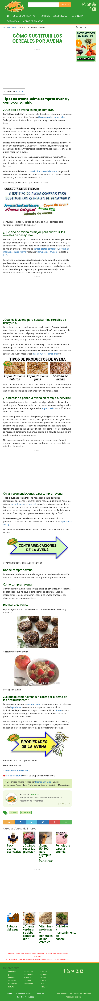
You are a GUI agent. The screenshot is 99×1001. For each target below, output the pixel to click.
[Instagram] (77, 971)
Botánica (12, 21)
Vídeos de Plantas (33, 21)
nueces (43, 353)
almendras (53, 353)
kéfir (52, 408)
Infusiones (28, 971)
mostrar (19, 91)
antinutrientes (34, 704)
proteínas (64, 248)
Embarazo (28, 983)
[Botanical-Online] (14, 6)
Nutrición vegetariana (53, 15)
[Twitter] (73, 971)
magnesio (8, 251)
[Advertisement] (37, 68)
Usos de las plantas (24, 15)
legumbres (15, 707)
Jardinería (77, 15)
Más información (13, 775)
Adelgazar (12, 980)
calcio (16, 251)
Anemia (27, 980)
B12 (5, 255)
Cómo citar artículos (44, 983)
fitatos (59, 710)
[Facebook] (64, 971)
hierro (23, 251)
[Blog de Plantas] (81, 971)
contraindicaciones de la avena (42, 171)
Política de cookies (73, 997)
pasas (36, 353)
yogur (45, 408)
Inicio (5, 27)
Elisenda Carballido (43, 782)
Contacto (44, 971)
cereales (14, 812)
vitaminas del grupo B (46, 251)
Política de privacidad (82, 993)
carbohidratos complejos (46, 248)
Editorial (35, 794)
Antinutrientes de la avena (17, 770)
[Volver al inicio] (8, 16)
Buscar (66, 4)
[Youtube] (68, 971)
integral (32, 504)
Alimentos (12, 27)
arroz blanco (17, 504)
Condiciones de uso (64, 993)
